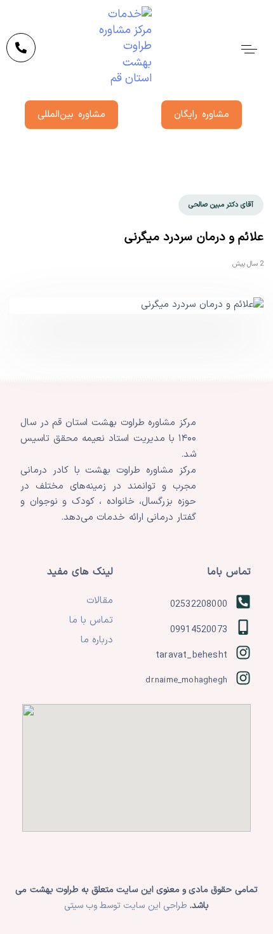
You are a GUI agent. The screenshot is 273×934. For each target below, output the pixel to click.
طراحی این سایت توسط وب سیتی (127, 905)
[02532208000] (188, 605)
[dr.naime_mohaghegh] (188, 681)
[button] (249, 48)
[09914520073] (188, 630)
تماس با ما (91, 620)
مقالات (99, 600)
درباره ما (97, 640)
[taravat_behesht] (188, 656)
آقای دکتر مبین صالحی (221, 205)
